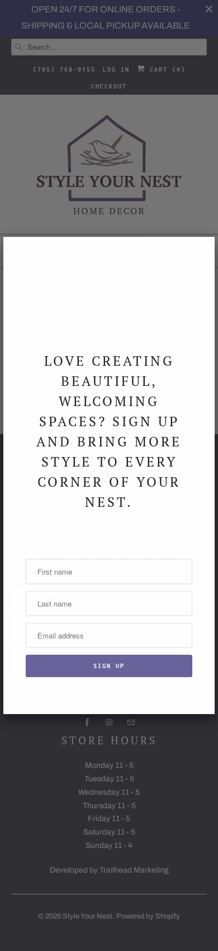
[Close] (199, 252)
